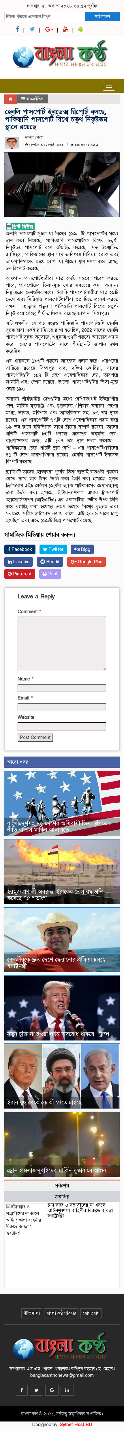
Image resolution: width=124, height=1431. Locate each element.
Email (25, 698)
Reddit (52, 562)
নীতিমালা (32, 1313)
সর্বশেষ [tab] (62, 1185)
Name (25, 679)
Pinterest (22, 574)
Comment (29, 612)
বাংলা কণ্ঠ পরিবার (61, 1313)
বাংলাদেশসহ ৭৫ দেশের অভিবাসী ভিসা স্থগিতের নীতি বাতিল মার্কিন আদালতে (59, 826)
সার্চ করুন (102, 16)
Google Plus (89, 562)
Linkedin (20, 562)
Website (26, 717)
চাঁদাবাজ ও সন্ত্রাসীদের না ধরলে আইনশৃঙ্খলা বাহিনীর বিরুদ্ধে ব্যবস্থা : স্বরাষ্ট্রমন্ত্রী (82, 1210)
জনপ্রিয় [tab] (62, 1196)
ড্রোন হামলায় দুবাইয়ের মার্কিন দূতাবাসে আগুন (56, 1170)
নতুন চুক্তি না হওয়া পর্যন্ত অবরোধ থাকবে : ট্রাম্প (58, 1034)
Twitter (55, 549)
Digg (85, 549)
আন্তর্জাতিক (35, 98)
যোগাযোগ (91, 1313)
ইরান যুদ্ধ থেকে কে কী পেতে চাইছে (44, 1102)
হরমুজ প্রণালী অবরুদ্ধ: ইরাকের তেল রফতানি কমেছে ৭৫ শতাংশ (55, 895)
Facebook (21, 549)
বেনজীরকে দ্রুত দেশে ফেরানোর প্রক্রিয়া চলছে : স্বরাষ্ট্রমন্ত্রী (58, 963)
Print (52, 574)
